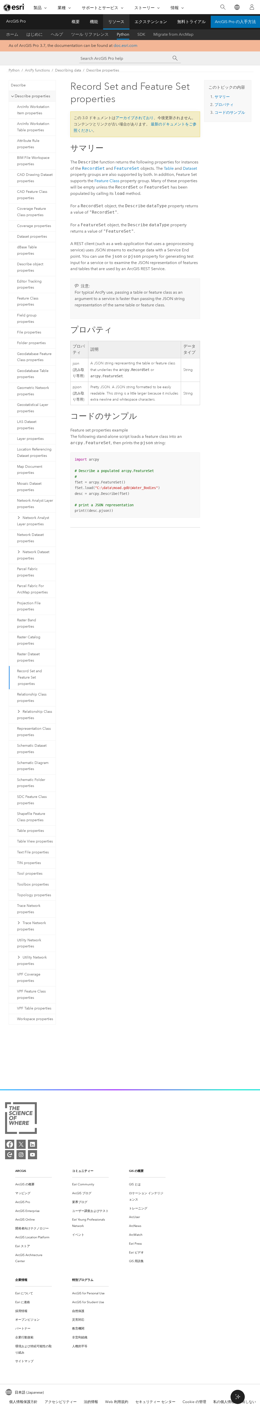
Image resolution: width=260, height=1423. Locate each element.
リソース (116, 21)
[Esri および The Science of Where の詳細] (21, 1119)
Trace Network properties (28, 909)
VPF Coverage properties (28, 977)
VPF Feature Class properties (31, 994)
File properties (29, 332)
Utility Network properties (29, 943)
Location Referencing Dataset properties (34, 452)
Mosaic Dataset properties (29, 486)
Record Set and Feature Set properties (29, 677)
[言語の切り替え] (237, 7)
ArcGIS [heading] (20, 1171)
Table (169, 168)
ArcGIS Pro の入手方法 (235, 21)
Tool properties (29, 873)
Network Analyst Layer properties (35, 503)
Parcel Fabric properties (27, 572)
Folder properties (31, 343)
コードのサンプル (230, 112)
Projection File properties (29, 606)
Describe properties (102, 70)
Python (123, 34)
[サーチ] (175, 58)
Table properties (30, 831)
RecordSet (93, 168)
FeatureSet (126, 168)
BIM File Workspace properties (33, 161)
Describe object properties (30, 267)
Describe (18, 85)
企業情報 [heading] (21, 1280)
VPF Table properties (34, 1008)
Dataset (190, 168)
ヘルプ (57, 34)
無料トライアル (191, 21)
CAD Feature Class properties (32, 195)
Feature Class (106, 180)
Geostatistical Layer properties (32, 408)
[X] (21, 1144)
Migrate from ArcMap (173, 34)
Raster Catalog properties (28, 640)
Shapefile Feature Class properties (31, 817)
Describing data (68, 70)
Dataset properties (32, 236)
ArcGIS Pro (16, 21)
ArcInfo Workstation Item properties (33, 110)
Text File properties (33, 852)
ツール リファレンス (90, 34)
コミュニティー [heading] (82, 1171)
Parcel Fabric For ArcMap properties (32, 589)
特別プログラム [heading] (82, 1280)
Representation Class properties (34, 731)
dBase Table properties (27, 250)
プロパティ (224, 104)
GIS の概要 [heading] (136, 1171)
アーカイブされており (135, 118)
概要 (76, 21)
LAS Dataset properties (26, 425)
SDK (141, 34)
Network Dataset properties (30, 538)
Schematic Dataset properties (31, 748)
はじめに (34, 34)
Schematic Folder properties (31, 783)
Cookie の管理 (194, 1402)
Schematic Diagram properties (32, 766)
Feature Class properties (27, 301)
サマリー (222, 97)
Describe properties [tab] (32, 96)
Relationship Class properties (31, 697)
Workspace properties (35, 1019)
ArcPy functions (37, 70)
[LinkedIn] (32, 1144)
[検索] (223, 7)
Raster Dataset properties (28, 657)
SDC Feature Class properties (32, 800)
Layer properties (30, 439)
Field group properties (27, 318)
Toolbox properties (33, 884)
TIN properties (29, 863)
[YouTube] (32, 1154)
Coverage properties (34, 226)
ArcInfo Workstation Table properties (33, 127)
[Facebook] (9, 1144)
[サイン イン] (252, 7)
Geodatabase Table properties (32, 374)
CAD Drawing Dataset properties (35, 178)
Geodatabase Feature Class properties (34, 357)
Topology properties (34, 895)
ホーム (12, 34)
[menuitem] (33, 1184)
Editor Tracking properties (29, 284)
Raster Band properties (26, 623)
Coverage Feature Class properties (31, 212)
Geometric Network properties (33, 391)
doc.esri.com (125, 45)
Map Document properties (29, 469)
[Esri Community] (9, 1154)
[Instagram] (21, 1154)
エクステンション (151, 21)
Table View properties (35, 841)
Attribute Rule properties (28, 144)
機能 (94, 21)
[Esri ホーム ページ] (14, 7)
